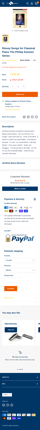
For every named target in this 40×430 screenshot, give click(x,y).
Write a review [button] (20, 189)
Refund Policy (9, 298)
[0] (36, 3)
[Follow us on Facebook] (3, 405)
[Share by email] (36, 116)
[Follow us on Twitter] (7, 405)
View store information (12, 109)
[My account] (32, 3)
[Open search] (27, 3)
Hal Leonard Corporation (9, 60)
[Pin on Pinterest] (28, 116)
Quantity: (5, 86)
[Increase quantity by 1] (24, 86)
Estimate (10, 288)
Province (7, 265)
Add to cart (20, 94)
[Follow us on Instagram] (11, 405)
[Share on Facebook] (24, 116)
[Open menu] (3, 3)
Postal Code (8, 275)
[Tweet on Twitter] (32, 116)
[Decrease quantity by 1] (12, 86)
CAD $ (5, 395)
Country (7, 255)
